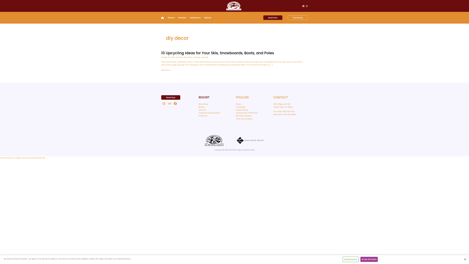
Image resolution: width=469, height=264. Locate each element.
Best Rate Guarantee (244, 116)
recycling (196, 57)
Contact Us (203, 116)
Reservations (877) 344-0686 (284, 114)
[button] (271, 17)
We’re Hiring (203, 104)
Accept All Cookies (369, 259)
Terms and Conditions (244, 119)
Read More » (166, 70)
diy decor (179, 57)
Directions (202, 110)
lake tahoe (188, 57)
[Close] (465, 259)
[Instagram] (307, 6)
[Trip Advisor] (169, 103)
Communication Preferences (247, 113)
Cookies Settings (350, 259)
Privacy (238, 104)
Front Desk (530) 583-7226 (283, 111)
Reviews (202, 107)
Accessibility (240, 107)
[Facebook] (303, 6)
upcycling (204, 57)
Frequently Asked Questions (209, 113)
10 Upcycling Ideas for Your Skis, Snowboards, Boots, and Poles (217, 53)
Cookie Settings (242, 110)
